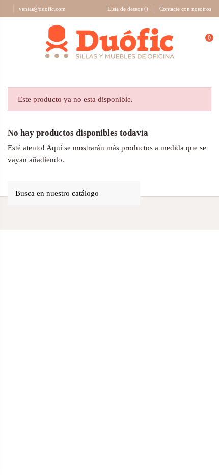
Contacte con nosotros (185, 9)
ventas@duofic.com (42, 9)
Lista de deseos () (128, 9)
